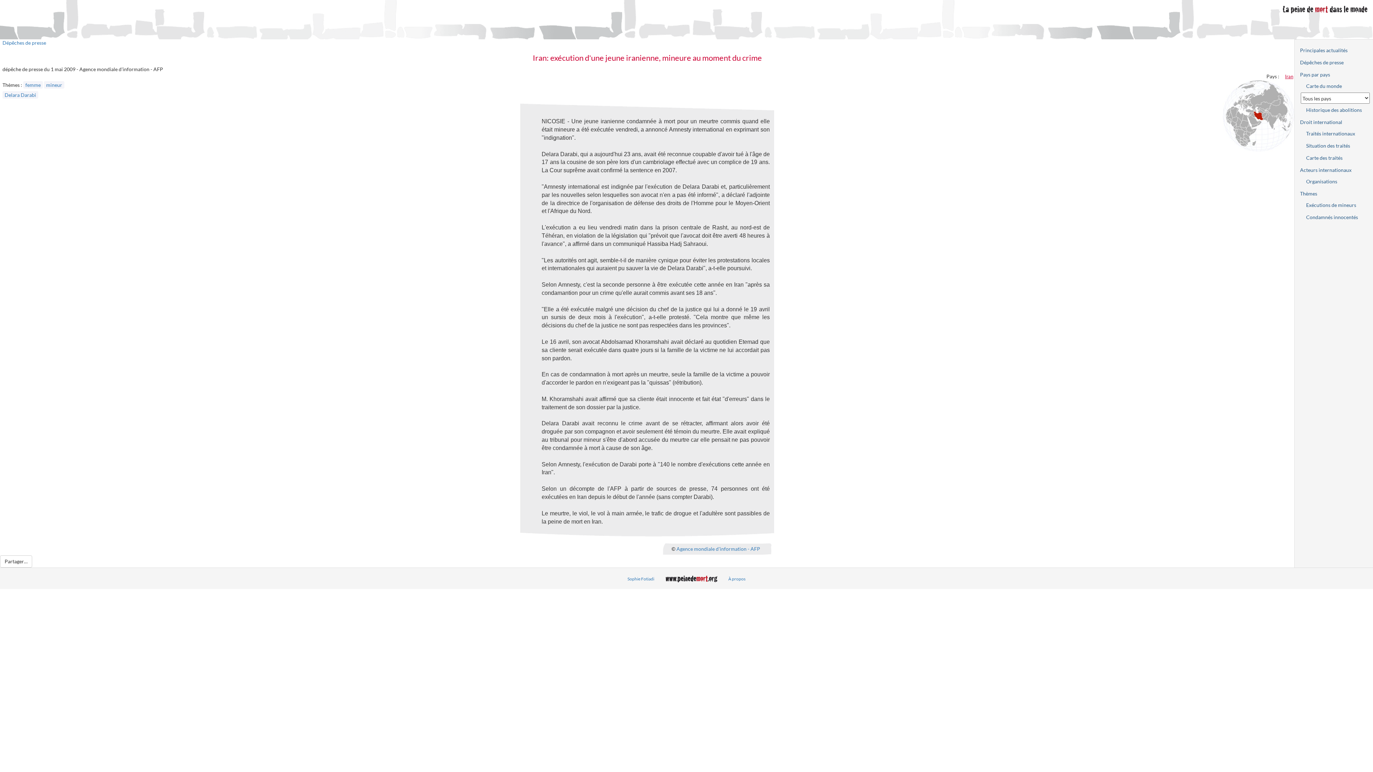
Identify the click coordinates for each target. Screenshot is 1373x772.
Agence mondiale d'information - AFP (718, 549)
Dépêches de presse (24, 43)
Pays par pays (1315, 74)
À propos (736, 579)
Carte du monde (1324, 86)
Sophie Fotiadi (641, 579)
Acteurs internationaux (1326, 170)
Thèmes (1308, 193)
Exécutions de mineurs (1331, 205)
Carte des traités (1324, 158)
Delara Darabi (20, 95)
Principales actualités (1324, 50)
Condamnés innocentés (1332, 217)
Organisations (1321, 181)
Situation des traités (1328, 146)
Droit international (1321, 122)
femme (33, 85)
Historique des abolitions (1334, 110)
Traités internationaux (1330, 133)
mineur (54, 85)
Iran (1289, 76)
